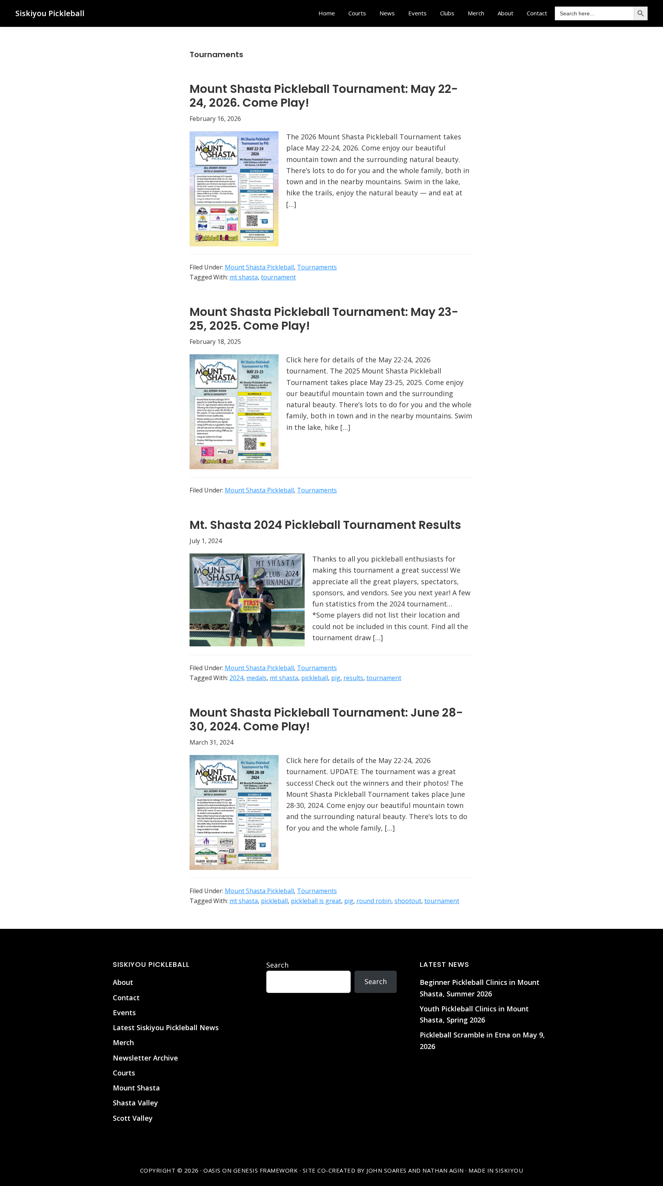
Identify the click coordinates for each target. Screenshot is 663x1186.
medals (256, 678)
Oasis (212, 1170)
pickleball (314, 678)
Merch (123, 1042)
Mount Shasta (136, 1087)
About (123, 982)
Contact (126, 997)
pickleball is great (316, 901)
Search (277, 965)
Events (124, 1012)
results (353, 678)
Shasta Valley (135, 1102)
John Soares (386, 1170)
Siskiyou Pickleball (49, 13)
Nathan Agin (443, 1170)
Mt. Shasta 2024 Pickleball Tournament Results (325, 525)
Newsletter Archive (145, 1057)
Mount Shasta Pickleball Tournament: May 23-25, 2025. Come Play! (324, 319)
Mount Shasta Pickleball (259, 267)
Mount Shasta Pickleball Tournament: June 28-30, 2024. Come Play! (326, 719)
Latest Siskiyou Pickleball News (166, 1027)
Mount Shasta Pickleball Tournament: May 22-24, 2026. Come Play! (324, 96)
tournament (278, 277)
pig (335, 678)
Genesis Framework (265, 1170)
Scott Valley (133, 1118)
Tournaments (317, 267)
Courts (124, 1072)
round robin (373, 901)
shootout (407, 901)
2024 (236, 678)
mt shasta (243, 277)
